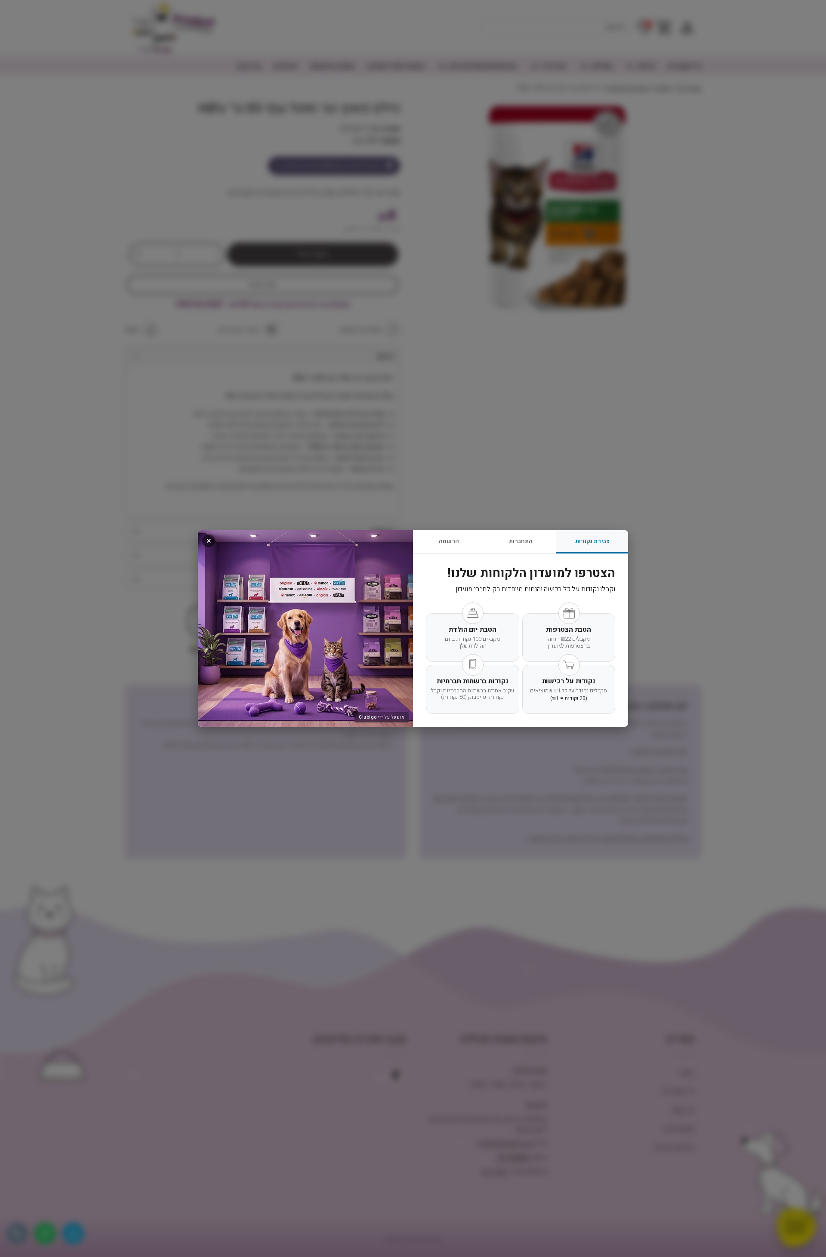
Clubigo (368, 717)
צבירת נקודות (592, 541)
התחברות (521, 541)
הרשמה (449, 541)
